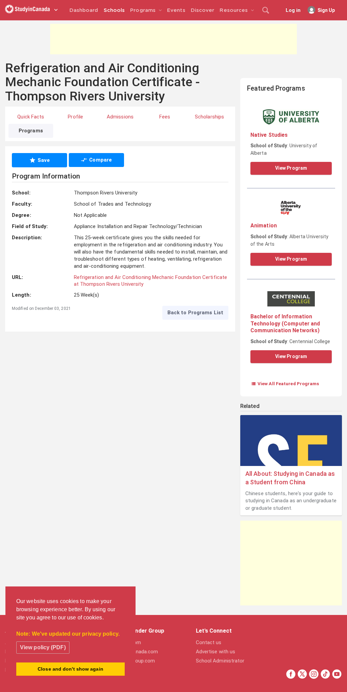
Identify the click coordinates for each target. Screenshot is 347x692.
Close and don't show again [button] (70, 669)
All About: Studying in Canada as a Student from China (290, 478)
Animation (263, 225)
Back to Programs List (195, 313)
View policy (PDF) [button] (43, 647)
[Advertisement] (173, 39)
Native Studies (269, 135)
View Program (291, 168)
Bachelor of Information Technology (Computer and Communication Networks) (285, 323)
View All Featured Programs (285, 383)
